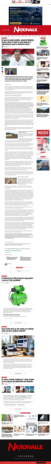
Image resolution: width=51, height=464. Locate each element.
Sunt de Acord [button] (43, 462)
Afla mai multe (34, 462)
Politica (19, 36)
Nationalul (9, 263)
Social (16, 36)
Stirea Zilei (8, 36)
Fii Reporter (16, 458)
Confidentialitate (32, 458)
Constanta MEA (39, 158)
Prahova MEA (47, 158)
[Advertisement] (43, 124)
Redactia (36, 36)
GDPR (32, 36)
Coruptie (26, 36)
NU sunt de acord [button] (39, 462)
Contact (39, 36)
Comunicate (29, 36)
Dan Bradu (6, 333)
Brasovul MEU (43, 158)
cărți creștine (23, 396)
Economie (22, 36)
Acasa (5, 36)
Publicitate (20, 458)
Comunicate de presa (43, 36)
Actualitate (12, 36)
